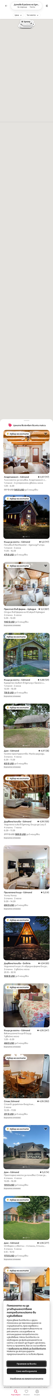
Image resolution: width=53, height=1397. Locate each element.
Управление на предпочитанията (26, 1378)
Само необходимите (26, 1371)
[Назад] (6, 6)
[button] (19, 489)
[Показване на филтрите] (47, 6)
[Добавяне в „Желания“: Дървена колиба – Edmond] (45, 778)
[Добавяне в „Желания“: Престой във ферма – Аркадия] (45, 565)
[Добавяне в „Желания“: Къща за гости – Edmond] (45, 498)
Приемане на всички (26, 1364)
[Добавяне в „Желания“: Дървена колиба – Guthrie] (45, 920)
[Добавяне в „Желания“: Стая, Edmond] (45, 1058)
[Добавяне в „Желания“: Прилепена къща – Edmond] (45, 849)
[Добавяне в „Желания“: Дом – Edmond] (45, 707)
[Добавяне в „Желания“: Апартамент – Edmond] (45, 433)
